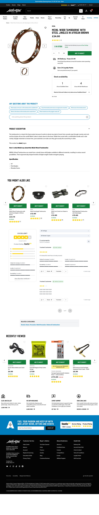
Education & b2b (27, 455)
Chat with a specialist (88, 475)
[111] (84, 376)
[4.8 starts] (56, 220)
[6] (62, 220)
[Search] (81, 11)
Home (7, 23)
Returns (25, 447)
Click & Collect (78, 450)
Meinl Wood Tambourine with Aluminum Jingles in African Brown (17, 213)
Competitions (60, 453)
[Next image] (44, 46)
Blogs (18, 5)
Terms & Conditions (79, 453)
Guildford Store (61, 447)
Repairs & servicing (28, 453)
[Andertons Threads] (19, 466)
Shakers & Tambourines (53, 324)
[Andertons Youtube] (7, 466)
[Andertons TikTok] (16, 466)
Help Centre (26, 444)
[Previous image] (10, 46)
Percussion (33, 324)
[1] (20, 221)
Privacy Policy (26, 458)
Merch (24, 5)
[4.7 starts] (13, 376)
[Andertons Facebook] (10, 466)
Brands (14, 5)
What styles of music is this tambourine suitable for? (24, 107)
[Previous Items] (5, 202)
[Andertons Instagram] (13, 466)
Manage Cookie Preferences (25, 475)
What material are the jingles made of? (49, 111)
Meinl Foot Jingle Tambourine (38, 211)
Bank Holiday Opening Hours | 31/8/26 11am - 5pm (49, 1)
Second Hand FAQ (79, 447)
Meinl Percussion (41, 324)
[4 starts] (77, 220)
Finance (42, 450)
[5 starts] (14, 222)
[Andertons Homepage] (14, 11)
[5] (41, 218)
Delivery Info (77, 444)
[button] (57, 40)
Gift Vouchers (77, 458)
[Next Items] (93, 202)
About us (59, 444)
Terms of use (8, 475)
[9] (62, 381)
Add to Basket (79, 53)
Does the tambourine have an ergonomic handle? (54, 107)
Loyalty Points (77, 455)
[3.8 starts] (35, 218)
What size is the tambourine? (78, 107)
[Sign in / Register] (86, 11)
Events (58, 455)
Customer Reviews (45, 458)
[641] (41, 376)
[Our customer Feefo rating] (76, 425)
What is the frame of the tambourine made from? (23, 111)
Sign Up (50, 428)
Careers (59, 450)
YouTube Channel (44, 444)
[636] (19, 376)
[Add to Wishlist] (25, 186)
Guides (8, 5)
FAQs (41, 447)
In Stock (11, 219)
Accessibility (15, 475)
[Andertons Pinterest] (23, 466)
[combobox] (54, 11)
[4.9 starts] (56, 382)
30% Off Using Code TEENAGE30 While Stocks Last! (60, 367)
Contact (91, 5)
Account (25, 450)
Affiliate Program (61, 458)
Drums (27, 324)
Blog (41, 455)
